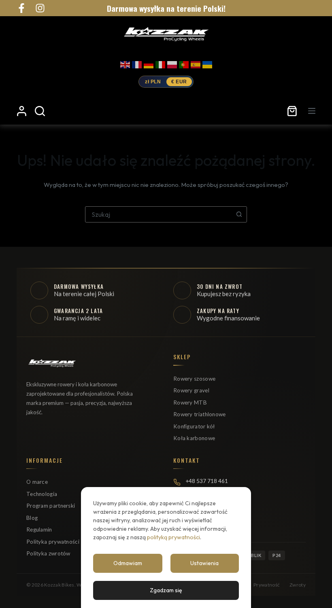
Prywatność (266, 585)
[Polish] (172, 63)
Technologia (41, 494)
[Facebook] (21, 8)
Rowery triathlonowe (199, 414)
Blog (32, 518)
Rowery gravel (191, 390)
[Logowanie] (22, 111)
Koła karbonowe (194, 438)
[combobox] (158, 214)
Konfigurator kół (194, 426)
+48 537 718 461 (206, 481)
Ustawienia (204, 563)
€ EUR (179, 82)
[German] (148, 63)
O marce (37, 482)
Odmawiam (127, 563)
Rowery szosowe (194, 378)
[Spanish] (195, 63)
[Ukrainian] (207, 63)
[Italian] (160, 63)
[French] (137, 63)
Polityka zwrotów (48, 553)
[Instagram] (40, 8)
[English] (125, 63)
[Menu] (311, 110)
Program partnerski (50, 505)
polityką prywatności (173, 537)
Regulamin (39, 529)
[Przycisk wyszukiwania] (239, 214)
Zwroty (297, 585)
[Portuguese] (184, 63)
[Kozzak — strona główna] (165, 33)
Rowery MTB (190, 402)
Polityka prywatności (52, 541)
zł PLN (153, 82)
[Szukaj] (40, 111)
